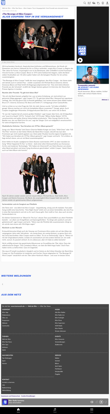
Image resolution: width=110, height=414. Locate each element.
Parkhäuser (58, 369)
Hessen (4, 363)
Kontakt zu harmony (8, 382)
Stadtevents (58, 344)
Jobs (3, 385)
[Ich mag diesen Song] (97, 402)
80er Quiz (5, 344)
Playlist (89, 2)
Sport (3, 361)
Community (5, 326)
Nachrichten (7, 355)
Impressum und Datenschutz (10, 396)
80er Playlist (59, 328)
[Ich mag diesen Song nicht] (105, 402)
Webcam (102, 2)
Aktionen (105, 100)
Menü (91, 412)
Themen (5, 336)
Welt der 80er (6, 8)
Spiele (4, 350)
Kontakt (5, 379)
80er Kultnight (59, 318)
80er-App (5, 312)
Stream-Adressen (60, 331)
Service (58, 355)
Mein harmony (107, 2)
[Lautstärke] (92, 402)
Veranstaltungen (60, 342)
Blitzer (57, 363)
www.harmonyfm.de (17, 306)
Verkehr (93, 2)
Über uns (5, 318)
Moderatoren (6, 315)
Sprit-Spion (58, 366)
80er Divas (58, 320)
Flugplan (57, 374)
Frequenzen (5, 320)
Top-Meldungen (7, 358)
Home (18, 412)
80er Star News (17, 8)
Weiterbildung (6, 390)
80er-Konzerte (59, 339)
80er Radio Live (60, 315)
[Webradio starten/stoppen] (101, 402)
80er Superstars (60, 323)
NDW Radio (58, 326)
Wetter (98, 2)
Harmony (6, 309)
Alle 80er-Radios (60, 312)
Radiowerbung (6, 387)
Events (58, 336)
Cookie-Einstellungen (28, 396)
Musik (57, 309)
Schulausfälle (59, 371)
